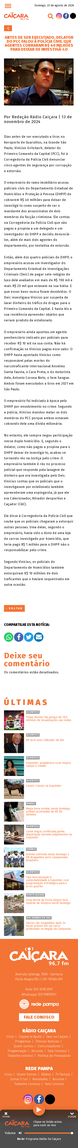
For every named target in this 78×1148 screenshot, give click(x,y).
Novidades (40, 1079)
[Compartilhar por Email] (38, 637)
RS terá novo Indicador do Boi (45, 740)
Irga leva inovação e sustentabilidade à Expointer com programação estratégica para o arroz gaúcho (47, 882)
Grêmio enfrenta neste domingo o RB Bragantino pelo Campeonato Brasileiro (47, 857)
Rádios (46, 1074)
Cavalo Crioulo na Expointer (43, 785)
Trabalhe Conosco (27, 1084)
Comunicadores (49, 1046)
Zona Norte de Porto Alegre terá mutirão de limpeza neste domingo (48, 902)
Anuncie (37, 1051)
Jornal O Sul (19, 1079)
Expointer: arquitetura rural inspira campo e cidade (48, 764)
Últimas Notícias (47, 1041)
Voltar (8, 28)
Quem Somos (27, 1074)
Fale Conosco (39, 1017)
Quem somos (23, 1046)
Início (10, 1036)
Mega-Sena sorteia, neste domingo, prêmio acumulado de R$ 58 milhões (48, 811)
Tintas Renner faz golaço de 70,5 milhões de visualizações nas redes (48, 719)
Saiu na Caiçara (57, 1036)
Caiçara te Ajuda (30, 1036)
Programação (17, 1051)
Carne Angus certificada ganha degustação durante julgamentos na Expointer (49, 834)
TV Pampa (63, 1074)
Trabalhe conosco (20, 1056)
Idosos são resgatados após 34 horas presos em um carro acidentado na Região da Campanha (48, 926)
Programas (23, 1041)
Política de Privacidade (54, 1056)
